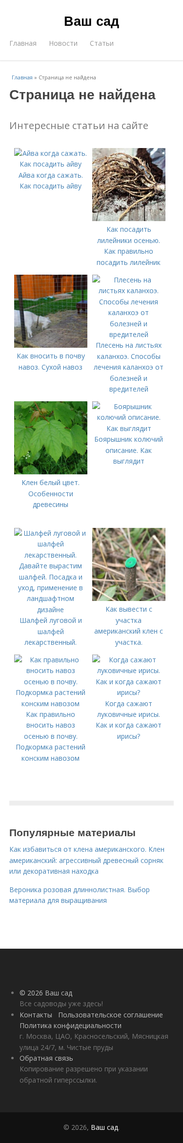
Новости (63, 43)
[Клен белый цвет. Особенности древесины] (50, 471)
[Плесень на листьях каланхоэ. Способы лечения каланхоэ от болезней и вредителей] (128, 334)
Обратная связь (46, 1058)
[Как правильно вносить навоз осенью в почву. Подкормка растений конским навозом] (50, 703)
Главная (23, 43)
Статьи (102, 43)
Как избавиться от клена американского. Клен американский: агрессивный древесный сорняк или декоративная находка (86, 860)
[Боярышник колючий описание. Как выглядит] (128, 428)
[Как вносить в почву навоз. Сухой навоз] (50, 345)
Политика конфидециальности (71, 1025)
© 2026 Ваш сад (46, 992)
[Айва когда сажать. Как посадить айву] (50, 164)
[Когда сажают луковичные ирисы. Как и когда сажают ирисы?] (128, 692)
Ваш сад (91, 20)
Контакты (36, 1014)
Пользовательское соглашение (110, 1014)
